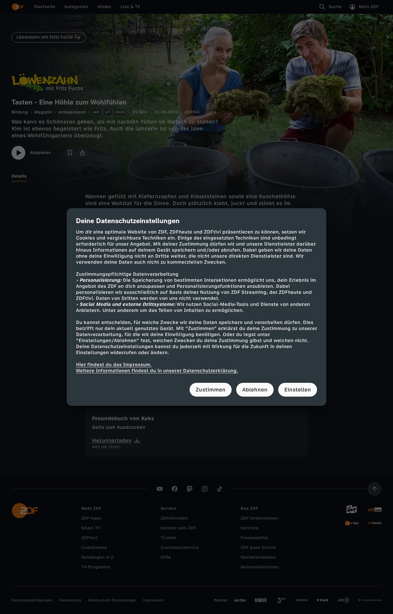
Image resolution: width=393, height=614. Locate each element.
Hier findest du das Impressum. (114, 364)
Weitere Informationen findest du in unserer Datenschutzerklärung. (157, 370)
